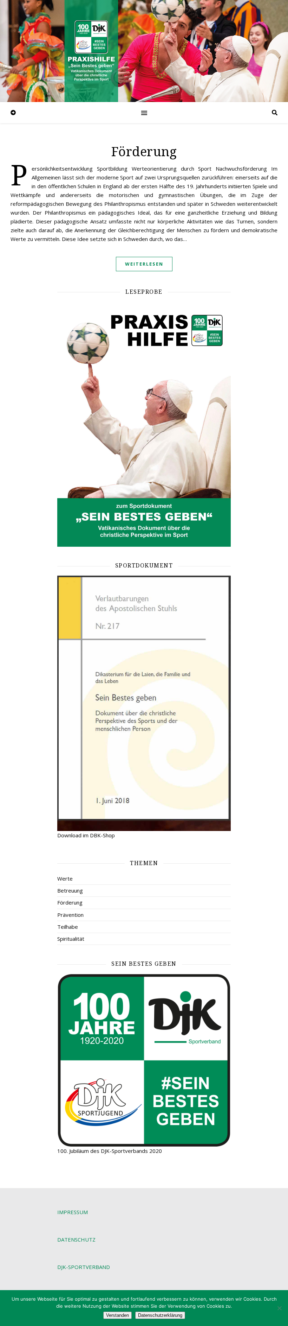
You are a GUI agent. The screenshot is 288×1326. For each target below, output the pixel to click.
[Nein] (279, 1308)
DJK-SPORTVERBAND (83, 1266)
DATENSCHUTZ (76, 1239)
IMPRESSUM (72, 1212)
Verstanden (117, 1315)
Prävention (70, 914)
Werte (65, 878)
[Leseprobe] (144, 424)
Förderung (144, 151)
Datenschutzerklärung (160, 1315)
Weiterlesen (144, 264)
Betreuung (70, 890)
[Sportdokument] (144, 703)
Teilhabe (67, 926)
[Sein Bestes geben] (144, 1060)
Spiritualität (70, 938)
